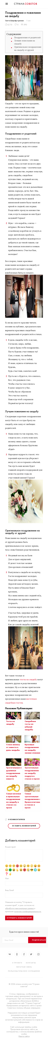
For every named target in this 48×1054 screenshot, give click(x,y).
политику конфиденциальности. (27, 911)
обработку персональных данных (19, 908)
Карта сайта (24, 1036)
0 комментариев (16, 819)
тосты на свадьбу (28, 679)
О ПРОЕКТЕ (17, 963)
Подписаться (39, 940)
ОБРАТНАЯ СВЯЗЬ (24, 967)
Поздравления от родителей (27, 37)
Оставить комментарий (24, 826)
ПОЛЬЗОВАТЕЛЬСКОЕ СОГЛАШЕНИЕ (24, 971)
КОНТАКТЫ (31, 963)
